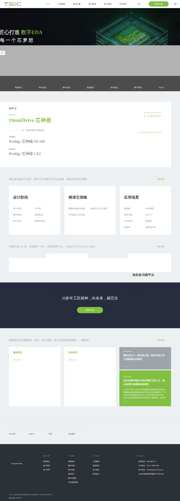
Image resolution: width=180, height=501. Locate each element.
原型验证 (71, 461)
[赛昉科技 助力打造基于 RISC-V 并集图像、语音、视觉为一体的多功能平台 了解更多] (131, 254)
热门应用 (46, 470)
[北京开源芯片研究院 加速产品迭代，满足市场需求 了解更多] (48, 254)
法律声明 (18, 498)
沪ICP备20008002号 (45, 494)
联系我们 (96, 474)
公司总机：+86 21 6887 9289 (148, 465)
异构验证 (46, 461)
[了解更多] (17, 55)
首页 (48, 4)
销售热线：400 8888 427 (147, 461)
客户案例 (92, 4)
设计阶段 (46, 465)
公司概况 (96, 461)
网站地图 (12, 498)
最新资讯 (96, 465)
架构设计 (71, 474)
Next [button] (170, 122)
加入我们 (96, 470)
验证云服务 (72, 478)
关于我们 (123, 4)
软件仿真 (71, 470)
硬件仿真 (71, 465)
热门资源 (107, 4)
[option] (121, 122)
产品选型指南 (73, 482)
